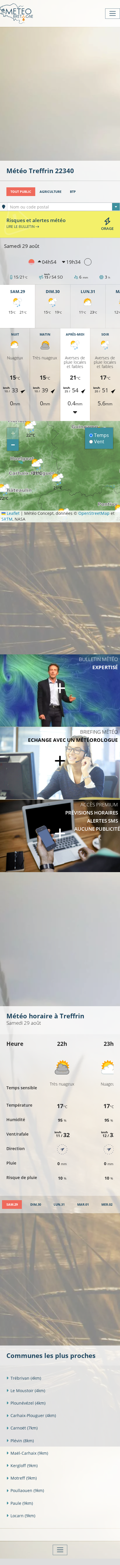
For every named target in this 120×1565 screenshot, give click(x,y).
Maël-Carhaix (29, 1453)
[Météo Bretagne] (16, 13)
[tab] (12, 1204)
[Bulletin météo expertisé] (60, 690)
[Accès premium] (60, 836)
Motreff (23, 1478)
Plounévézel (27, 1403)
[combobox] (63, 207)
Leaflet (13, 513)
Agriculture (50, 191)
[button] (57, 481)
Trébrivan (25, 1378)
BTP (73, 191)
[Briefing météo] (60, 763)
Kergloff (24, 1465)
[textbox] (64, 207)
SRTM (7, 519)
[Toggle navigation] (112, 13)
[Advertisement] (60, 93)
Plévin (22, 1440)
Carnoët (24, 1428)
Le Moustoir (27, 1390)
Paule (21, 1503)
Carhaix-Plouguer (33, 1415)
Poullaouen (27, 1490)
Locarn (22, 1515)
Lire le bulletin (21, 226)
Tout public (20, 191)
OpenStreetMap (94, 513)
